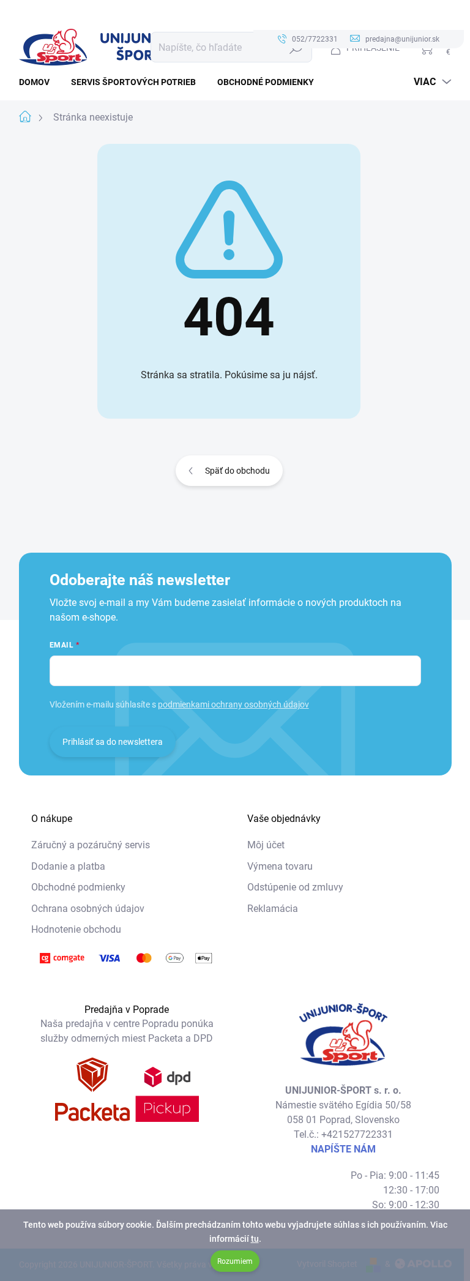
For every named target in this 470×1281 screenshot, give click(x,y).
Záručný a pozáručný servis (90, 845)
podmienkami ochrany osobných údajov (233, 704)
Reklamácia (272, 908)
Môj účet (266, 845)
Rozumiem (235, 1261)
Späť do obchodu (237, 471)
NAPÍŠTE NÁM (343, 1149)
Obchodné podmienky (78, 887)
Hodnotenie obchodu (76, 929)
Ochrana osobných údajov (87, 908)
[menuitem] (39, 82)
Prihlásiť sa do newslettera (112, 742)
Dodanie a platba (68, 866)
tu (255, 1239)
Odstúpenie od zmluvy (295, 887)
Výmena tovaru (280, 866)
